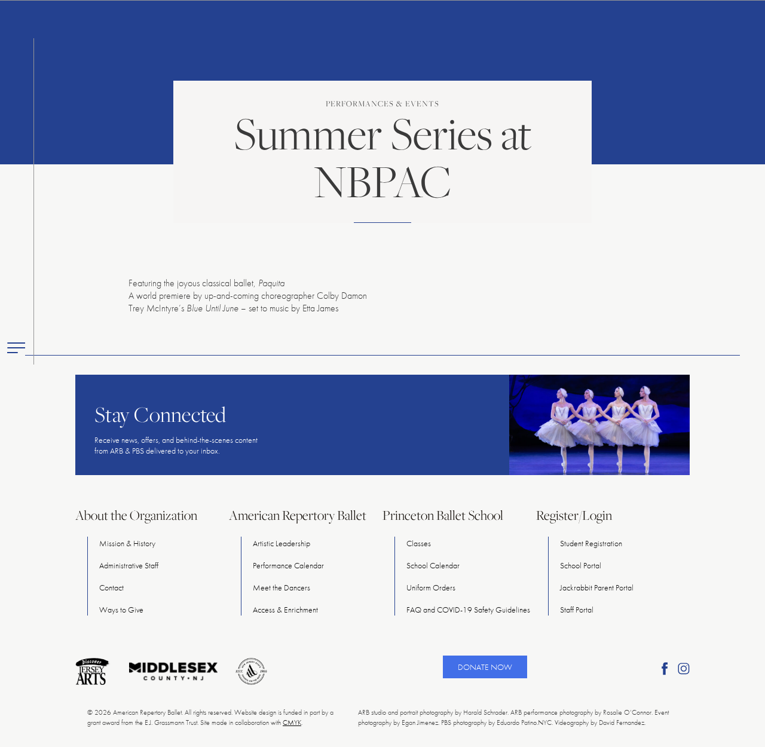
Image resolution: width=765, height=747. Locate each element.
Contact (111, 587)
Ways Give (121, 609)
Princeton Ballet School (442, 515)
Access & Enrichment (285, 609)
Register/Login (574, 515)
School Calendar (433, 565)
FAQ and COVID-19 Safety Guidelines (468, 609)
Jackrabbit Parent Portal (597, 587)
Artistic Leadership (281, 543)
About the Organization (136, 515)
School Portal (580, 565)
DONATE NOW (485, 667)
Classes (418, 543)
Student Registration (591, 543)
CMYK (292, 722)
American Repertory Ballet (297, 515)
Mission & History (127, 543)
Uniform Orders (430, 587)
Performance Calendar (288, 565)
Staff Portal (576, 609)
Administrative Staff (128, 565)
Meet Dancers (281, 587)
